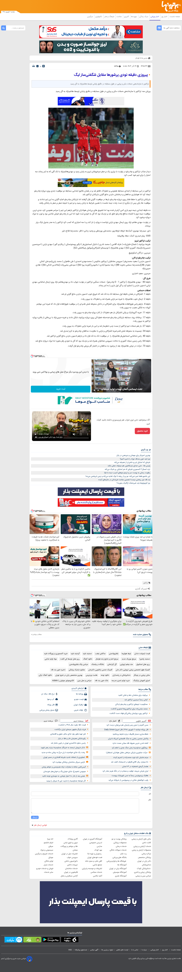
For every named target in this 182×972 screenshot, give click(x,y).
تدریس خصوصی (95, 842)
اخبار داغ (112, 721)
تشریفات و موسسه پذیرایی (92, 868)
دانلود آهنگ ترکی (45, 675)
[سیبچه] (70, 940)
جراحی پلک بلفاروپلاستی (78, 664)
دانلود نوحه (105, 675)
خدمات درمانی (121, 846)
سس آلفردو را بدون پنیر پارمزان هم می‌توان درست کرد (127, 725)
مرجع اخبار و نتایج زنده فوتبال (107, 659)
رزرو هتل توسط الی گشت (70, 659)
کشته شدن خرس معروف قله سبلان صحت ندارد (130, 743)
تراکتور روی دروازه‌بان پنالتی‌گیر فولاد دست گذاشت (128, 713)
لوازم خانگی (48, 861)
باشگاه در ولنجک (97, 664)
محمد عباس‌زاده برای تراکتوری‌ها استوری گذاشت (129, 708)
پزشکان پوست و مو (119, 839)
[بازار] (32, 940)
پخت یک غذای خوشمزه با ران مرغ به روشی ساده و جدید (63, 752)
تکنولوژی (99, 16)
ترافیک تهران (78, 704)
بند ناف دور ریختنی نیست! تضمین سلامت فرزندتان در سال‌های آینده (124, 479)
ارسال (34, 817)
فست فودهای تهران (94, 857)
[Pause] (94, 390)
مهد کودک (98, 850)
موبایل (50, 857)
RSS (70, 949)
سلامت (119, 16)
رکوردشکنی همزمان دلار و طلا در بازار (72, 738)
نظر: (149, 799)
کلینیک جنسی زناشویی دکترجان (100, 669)
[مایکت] (13, 940)
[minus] (37, 66)
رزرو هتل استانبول (143, 664)
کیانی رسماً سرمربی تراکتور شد (136, 699)
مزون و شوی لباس (71, 842)
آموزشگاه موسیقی (120, 872)
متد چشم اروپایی (126, 664)
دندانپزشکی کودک (144, 868)
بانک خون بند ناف (101, 680)
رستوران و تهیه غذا (94, 853)
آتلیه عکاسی (97, 876)
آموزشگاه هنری (121, 876)
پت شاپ (123, 853)
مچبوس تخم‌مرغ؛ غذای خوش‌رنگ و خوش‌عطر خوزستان (64, 771)
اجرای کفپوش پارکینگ (141, 680)
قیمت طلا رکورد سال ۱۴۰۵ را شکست (72, 725)
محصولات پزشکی (120, 842)
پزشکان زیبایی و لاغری (142, 872)
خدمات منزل (48, 864)
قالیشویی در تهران (71, 872)
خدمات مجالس (96, 872)
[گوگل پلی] (51, 940)
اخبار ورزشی (155, 16)
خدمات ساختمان (71, 868)
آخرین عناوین (141, 721)
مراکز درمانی (146, 853)
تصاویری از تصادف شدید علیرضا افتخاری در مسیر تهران (64, 757)
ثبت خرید (60, 389)
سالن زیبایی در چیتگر (142, 675)
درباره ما (144, 949)
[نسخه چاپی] (34, 66)
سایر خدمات (48, 872)
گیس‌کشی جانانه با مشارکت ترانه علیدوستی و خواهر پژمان (64, 767)
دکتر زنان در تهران (144, 861)
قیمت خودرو (78, 699)
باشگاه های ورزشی (119, 857)
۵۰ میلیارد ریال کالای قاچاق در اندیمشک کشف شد (129, 762)
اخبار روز (164, 16)
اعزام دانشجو (48, 842)
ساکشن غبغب (100, 653)
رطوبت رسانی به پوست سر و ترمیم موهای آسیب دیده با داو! (127, 472)
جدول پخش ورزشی (46, 710)
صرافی (50, 846)
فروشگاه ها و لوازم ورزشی (116, 861)
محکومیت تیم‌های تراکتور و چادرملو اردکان (131, 704)
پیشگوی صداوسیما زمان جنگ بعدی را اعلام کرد (129, 747)
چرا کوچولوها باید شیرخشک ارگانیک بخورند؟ (133, 483)
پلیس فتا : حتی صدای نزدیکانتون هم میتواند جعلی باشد (129, 465)
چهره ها (134, 16)
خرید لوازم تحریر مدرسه (121, 680)
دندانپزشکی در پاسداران (121, 675)
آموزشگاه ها (122, 864)
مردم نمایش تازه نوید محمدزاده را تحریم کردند (130, 757)
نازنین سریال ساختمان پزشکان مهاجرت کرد (68, 762)
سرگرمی (90, 16)
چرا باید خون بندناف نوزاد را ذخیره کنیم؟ (135, 459)
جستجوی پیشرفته (81, 949)
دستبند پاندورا (144, 659)
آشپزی (126, 16)
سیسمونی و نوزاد (46, 850)
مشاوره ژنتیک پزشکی (77, 669)
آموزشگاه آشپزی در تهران (92, 839)
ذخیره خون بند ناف (58, 669)
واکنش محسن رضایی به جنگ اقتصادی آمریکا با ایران (128, 738)
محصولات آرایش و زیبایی (141, 850)
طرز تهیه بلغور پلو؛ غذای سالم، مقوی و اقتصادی (68, 734)
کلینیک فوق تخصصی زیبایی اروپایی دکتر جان (133, 669)
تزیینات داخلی (72, 864)
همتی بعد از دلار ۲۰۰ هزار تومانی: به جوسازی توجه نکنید (63, 776)
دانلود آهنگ (87, 659)
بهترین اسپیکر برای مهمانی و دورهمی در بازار (133, 455)
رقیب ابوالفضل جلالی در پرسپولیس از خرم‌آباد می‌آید (128, 780)
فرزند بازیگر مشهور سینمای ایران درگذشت (70, 729)
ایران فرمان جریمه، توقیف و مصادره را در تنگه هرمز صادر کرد (125, 771)
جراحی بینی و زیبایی (143, 876)
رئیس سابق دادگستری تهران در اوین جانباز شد (68, 743)
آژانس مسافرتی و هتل (69, 876)
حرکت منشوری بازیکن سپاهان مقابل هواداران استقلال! (126, 752)
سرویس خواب (72, 857)
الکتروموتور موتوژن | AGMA (63, 680)
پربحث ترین (48, 721)
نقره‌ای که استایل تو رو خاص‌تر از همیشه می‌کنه (132, 462)
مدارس (99, 846)
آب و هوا (50, 699)
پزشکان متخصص (144, 857)
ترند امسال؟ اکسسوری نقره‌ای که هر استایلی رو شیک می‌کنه (127, 469)
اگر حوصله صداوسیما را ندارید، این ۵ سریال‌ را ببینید (66, 780)
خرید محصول (142, 431)
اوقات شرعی (78, 710)
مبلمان (75, 850)
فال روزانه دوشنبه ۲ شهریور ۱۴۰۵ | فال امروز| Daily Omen (126, 729)
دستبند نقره (87, 653)
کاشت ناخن (146, 842)
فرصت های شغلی (122, 949)
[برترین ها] (170, 6)
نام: (150, 793)
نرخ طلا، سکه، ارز (47, 694)
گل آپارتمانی (112, 664)
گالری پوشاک (73, 839)
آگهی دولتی (94, 949)
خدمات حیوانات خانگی (118, 850)
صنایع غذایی (97, 864)
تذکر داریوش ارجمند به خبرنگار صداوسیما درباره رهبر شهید (63, 747)
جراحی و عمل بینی (84, 680)
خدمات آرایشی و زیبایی (142, 846)
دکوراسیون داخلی (71, 861)
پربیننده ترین (78, 721)
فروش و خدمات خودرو (44, 868)
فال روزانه (50, 704)
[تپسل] (32, 356)
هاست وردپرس (91, 675)
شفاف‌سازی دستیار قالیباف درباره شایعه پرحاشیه (130, 734)
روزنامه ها (79, 694)
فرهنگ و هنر (109, 16)
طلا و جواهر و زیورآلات (69, 846)
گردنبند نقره (75, 653)
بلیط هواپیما (126, 653)
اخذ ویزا (50, 839)
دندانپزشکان (146, 864)
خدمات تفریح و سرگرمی (44, 853)
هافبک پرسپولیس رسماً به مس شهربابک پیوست (130, 775)
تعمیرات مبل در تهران (69, 853)
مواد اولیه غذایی (51, 659)
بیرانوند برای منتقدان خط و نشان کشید (133, 695)
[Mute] (98, 390)
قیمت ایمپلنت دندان (142, 653)
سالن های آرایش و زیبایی (141, 839)
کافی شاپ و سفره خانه (93, 861)
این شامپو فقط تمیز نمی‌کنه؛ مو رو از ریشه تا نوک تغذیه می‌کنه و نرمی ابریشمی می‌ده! (118, 476)
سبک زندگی (144, 16)
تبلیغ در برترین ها (107, 949)
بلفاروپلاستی (113, 653)
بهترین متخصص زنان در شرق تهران (68, 675)
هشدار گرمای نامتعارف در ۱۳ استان (135, 766)
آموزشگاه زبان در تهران (118, 868)
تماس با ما (135, 949)
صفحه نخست (175, 16)
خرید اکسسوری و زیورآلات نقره (56, 653)
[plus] (44, 66)
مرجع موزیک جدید (129, 659)
